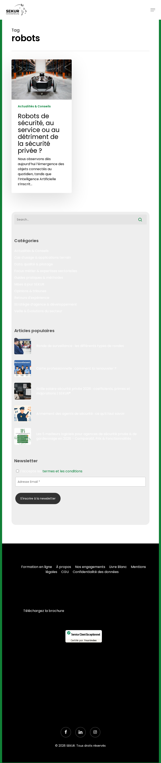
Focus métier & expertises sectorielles (45, 270)
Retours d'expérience (31, 297)
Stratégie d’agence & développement (45, 304)
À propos (63, 566)
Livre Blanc (118, 566)
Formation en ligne (36, 566)
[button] (153, 10)
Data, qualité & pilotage (33, 264)
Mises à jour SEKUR (29, 284)
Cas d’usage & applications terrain (42, 257)
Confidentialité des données (96, 571)
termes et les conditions (62, 471)
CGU (65, 571)
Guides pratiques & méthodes (38, 277)
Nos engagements (90, 566)
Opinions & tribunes (30, 291)
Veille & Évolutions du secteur (38, 311)
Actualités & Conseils (34, 106)
